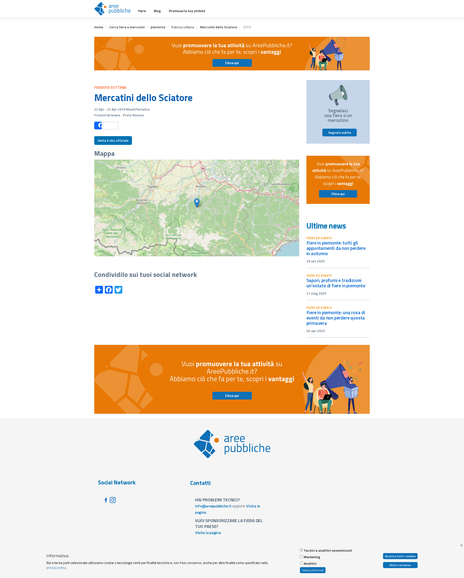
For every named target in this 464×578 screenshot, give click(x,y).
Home (98, 27)
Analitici (310, 563)
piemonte (158, 27)
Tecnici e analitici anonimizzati (328, 550)
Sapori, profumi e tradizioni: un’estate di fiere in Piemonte (335, 282)
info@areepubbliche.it (213, 506)
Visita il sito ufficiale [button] (113, 140)
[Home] (114, 8)
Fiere (142, 10)
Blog (157, 10)
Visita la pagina (208, 532)
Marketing (312, 557)
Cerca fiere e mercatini (127, 27)
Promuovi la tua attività (187, 10)
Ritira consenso (400, 565)
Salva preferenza (313, 570)
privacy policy (56, 567)
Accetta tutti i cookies (400, 556)
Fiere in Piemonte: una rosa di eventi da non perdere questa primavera (335, 318)
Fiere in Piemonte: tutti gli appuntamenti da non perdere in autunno (336, 248)
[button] (197, 203)
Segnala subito (339, 132)
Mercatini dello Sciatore (218, 27)
